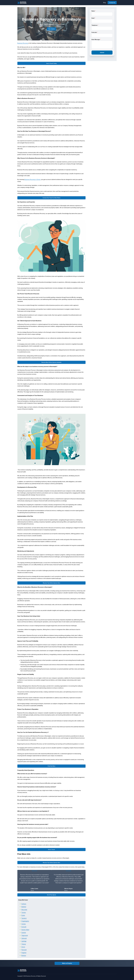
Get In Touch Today (51, 63)
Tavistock (24, 918)
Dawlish (23, 932)
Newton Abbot (25, 929)
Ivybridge (23, 941)
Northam (23, 904)
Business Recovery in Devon (32, 179)
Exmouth (23, 927)
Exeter (23, 915)
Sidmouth (24, 938)
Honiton (23, 924)
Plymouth (24, 949)
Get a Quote (51, 29)
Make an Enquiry (67, 963)
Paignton (23, 952)
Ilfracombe (24, 909)
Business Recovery (22, 43)
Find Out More (51, 766)
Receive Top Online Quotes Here (51, 583)
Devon (23, 947)
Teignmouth (24, 935)
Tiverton (23, 912)
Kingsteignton (25, 921)
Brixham (23, 955)
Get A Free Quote (51, 894)
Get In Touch (51, 849)
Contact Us (112, 2)
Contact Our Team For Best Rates (51, 197)
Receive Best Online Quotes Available (51, 362)
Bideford (23, 906)
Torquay (23, 944)
